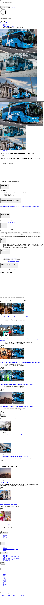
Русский (4, 588)
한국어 (4, 582)
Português (4, 586)
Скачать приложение (4, 22)
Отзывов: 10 (5, 150)
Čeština (4, 576)
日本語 (4, 585)
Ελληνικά (4, 579)
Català (4, 575)
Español (4, 580)
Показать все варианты (5, 463)
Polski (4, 587)
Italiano (4, 583)
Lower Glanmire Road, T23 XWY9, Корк (8, 222)
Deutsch (4, 578)
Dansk (4, 577)
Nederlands (5, 584)
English (4, 574)
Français (4, 581)
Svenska (4, 589)
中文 (4, 590)
